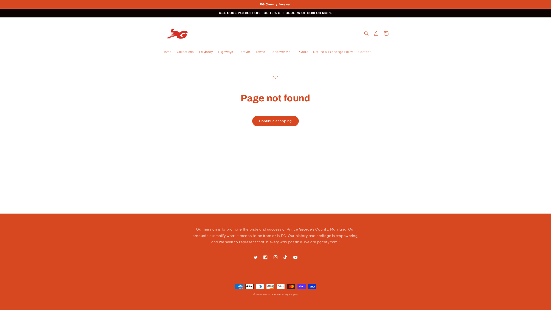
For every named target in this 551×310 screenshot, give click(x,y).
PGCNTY (268, 294)
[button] (366, 33)
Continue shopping (275, 121)
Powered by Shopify (286, 294)
